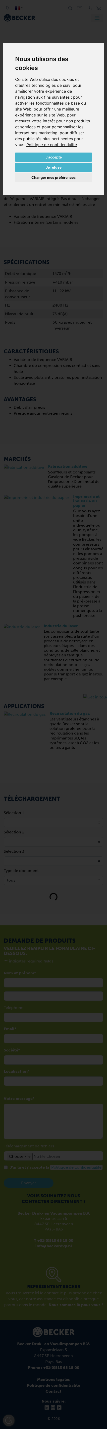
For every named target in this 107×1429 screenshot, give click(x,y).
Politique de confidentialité (51, 144)
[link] (51, 144)
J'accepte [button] (54, 157)
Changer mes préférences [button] (53, 177)
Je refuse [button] (53, 167)
